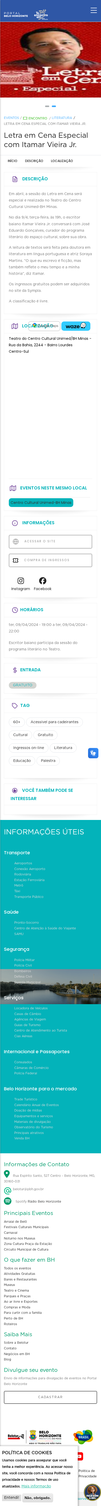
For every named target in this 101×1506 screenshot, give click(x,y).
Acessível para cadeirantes (54, 722)
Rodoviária (22, 874)
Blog (7, 1359)
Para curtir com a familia (23, 1312)
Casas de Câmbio (27, 1014)
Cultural (20, 735)
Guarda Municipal (27, 982)
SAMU (19, 934)
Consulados (23, 1062)
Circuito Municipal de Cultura (26, 1249)
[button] (47, 106)
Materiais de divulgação (32, 1121)
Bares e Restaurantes (20, 1279)
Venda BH (22, 1138)
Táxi (17, 891)
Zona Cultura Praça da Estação (28, 1243)
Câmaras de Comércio (31, 1067)
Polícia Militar (24, 960)
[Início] (26, 9)
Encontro (37, 118)
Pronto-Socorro (26, 922)
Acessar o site (39, 541)
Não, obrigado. (38, 1498)
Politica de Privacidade (87, 1473)
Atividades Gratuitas (19, 1273)
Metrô (18, 885)
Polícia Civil (23, 965)
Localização (62, 161)
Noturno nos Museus (19, 1238)
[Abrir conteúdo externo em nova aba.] (44, 326)
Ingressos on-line (28, 748)
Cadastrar (50, 1397)
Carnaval (10, 1232)
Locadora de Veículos (31, 1008)
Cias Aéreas (23, 1036)
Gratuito (45, 735)
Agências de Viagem (30, 1019)
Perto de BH (13, 1318)
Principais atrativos (29, 1132)
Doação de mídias (28, 1110)
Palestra (48, 761)
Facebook (43, 588)
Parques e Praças (17, 1296)
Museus (9, 1284)
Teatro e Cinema (16, 1290)
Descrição (34, 161)
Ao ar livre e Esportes (21, 1301)
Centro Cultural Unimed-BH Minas (41, 502)
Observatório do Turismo (33, 1127)
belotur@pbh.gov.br (28, 1189)
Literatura (62, 117)
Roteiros (10, 1324)
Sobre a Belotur (16, 1342)
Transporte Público (29, 896)
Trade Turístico (25, 1099)
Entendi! (11, 1498)
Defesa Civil (23, 976)
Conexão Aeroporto (29, 869)
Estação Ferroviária (29, 880)
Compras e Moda (17, 1307)
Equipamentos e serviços (33, 1116)
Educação (22, 761)
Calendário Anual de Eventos (36, 1105)
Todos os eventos (17, 1268)
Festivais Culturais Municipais (26, 1227)
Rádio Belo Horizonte (44, 1201)
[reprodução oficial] (56, 60)
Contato (10, 1348)
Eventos (11, 117)
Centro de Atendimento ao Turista (40, 1030)
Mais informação (36, 1486)
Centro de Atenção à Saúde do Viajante (45, 928)
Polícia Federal (25, 1073)
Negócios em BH (17, 1354)
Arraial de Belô (15, 1221)
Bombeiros (22, 971)
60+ (16, 722)
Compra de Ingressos (46, 560)
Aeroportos (23, 863)
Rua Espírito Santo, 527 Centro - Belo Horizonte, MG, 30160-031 (49, 1178)
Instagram (20, 588)
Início (12, 161)
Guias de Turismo (27, 1025)
